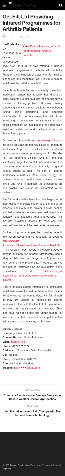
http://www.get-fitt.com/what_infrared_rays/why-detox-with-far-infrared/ (32, 275)
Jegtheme (7, 468)
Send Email (18, 342)
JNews (13, 465)
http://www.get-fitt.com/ (49, 140)
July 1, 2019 (24, 36)
